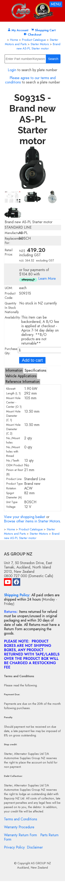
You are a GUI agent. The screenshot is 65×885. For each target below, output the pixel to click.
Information (14, 370)
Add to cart (32, 360)
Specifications (35, 370)
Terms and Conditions (20, 819)
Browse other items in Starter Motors (32, 521)
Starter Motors (40, 44)
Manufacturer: (14, 233)
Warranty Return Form (20, 835)
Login (12, 70)
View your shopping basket (24, 517)
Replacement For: (14, 240)
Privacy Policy (14, 847)
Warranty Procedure (19, 827)
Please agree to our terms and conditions (30, 80)
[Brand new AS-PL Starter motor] (32, 188)
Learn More (47, 278)
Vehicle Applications (20, 376)
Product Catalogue (34, 40)
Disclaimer (35, 847)
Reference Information (22, 381)
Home (14, 40)
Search (53, 59)
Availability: (13, 317)
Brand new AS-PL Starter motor (38, 46)
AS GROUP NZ (41, 863)
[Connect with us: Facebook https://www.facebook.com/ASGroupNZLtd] (16, 582)
